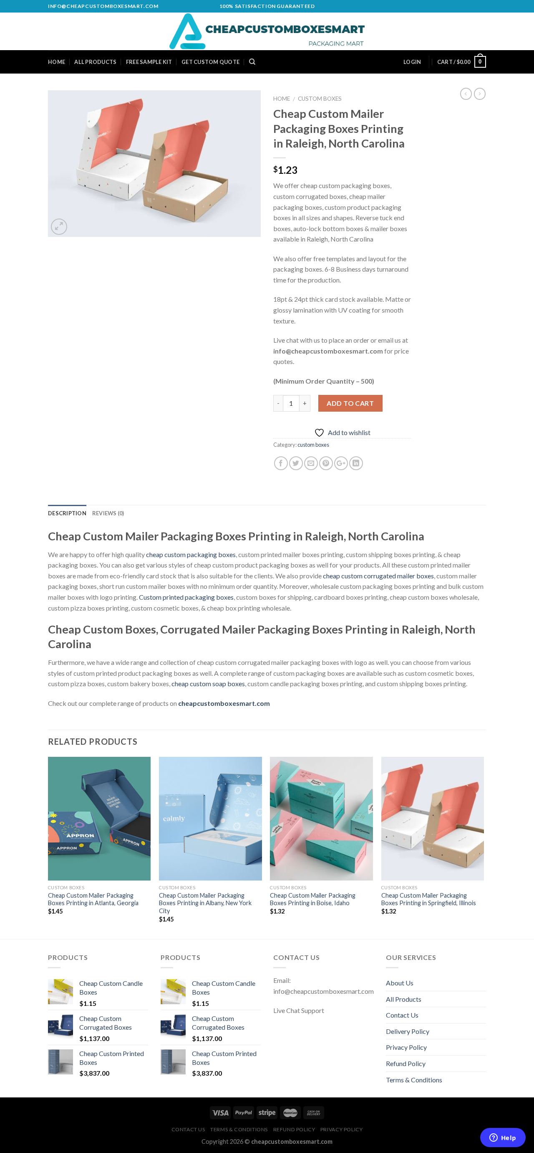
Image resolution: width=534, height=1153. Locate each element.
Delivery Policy (407, 1031)
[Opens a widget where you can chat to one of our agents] (503, 1138)
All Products (95, 62)
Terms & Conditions (414, 1080)
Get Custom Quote (210, 62)
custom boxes (320, 98)
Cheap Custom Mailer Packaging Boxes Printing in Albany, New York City (205, 903)
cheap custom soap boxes (208, 683)
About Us (399, 983)
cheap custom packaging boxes (191, 554)
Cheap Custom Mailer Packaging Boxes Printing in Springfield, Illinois (428, 899)
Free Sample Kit (149, 62)
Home (56, 62)
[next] (483, 847)
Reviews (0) (108, 513)
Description (67, 513)
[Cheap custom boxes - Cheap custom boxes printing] (267, 31)
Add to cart (350, 403)
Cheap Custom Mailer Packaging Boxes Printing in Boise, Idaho (312, 899)
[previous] (48, 847)
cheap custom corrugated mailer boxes (378, 576)
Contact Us (402, 1015)
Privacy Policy (406, 1047)
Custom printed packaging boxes (186, 597)
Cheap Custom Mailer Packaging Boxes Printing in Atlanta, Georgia (93, 899)
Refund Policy (406, 1063)
